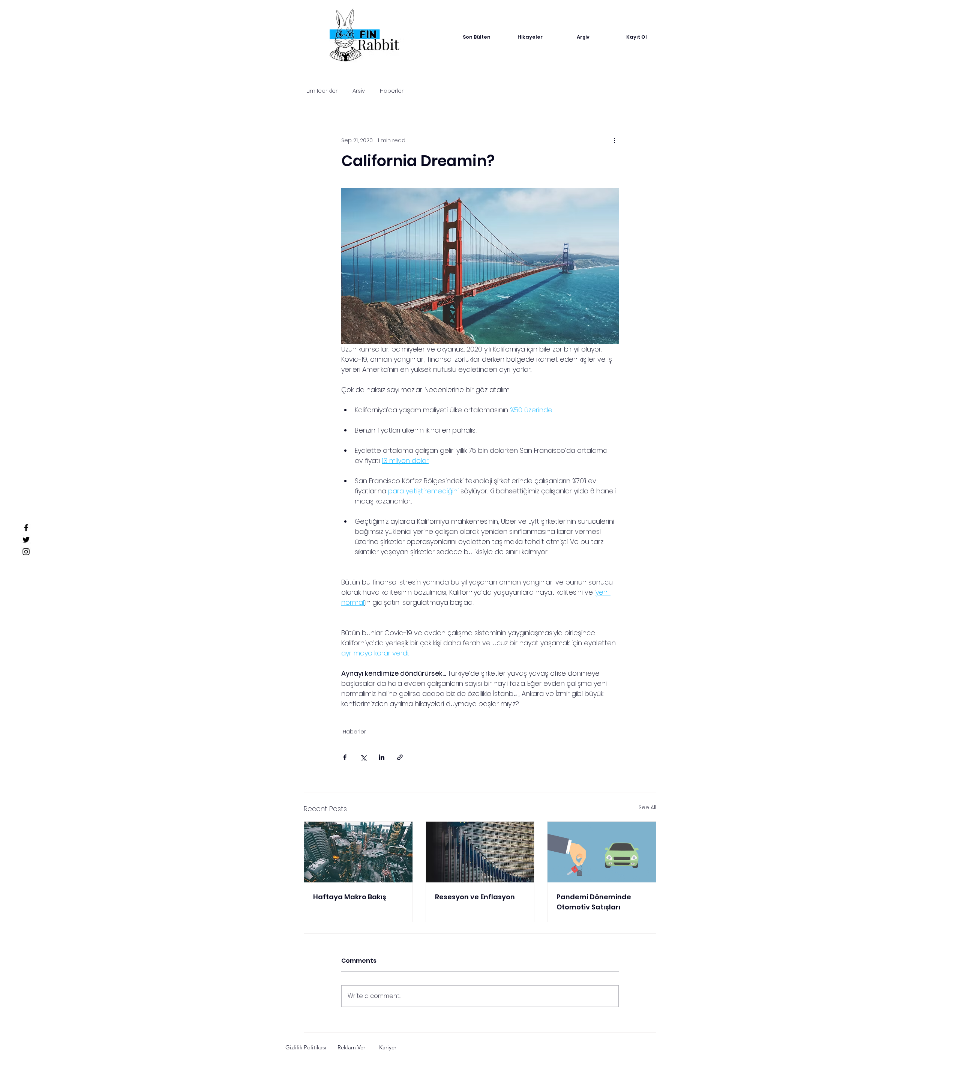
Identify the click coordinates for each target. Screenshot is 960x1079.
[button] (305, 1047)
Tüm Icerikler (321, 91)
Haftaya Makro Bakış (349, 897)
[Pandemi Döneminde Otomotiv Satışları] (602, 852)
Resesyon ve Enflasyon (475, 897)
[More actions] (614, 140)
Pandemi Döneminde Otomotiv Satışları (593, 902)
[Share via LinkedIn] (381, 757)
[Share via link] (400, 757)
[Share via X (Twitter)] (363, 757)
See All (647, 807)
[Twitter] (26, 539)
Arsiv (358, 91)
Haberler (392, 91)
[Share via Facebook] (344, 757)
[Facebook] (26, 527)
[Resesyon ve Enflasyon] (480, 852)
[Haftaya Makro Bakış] (358, 852)
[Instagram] (26, 551)
